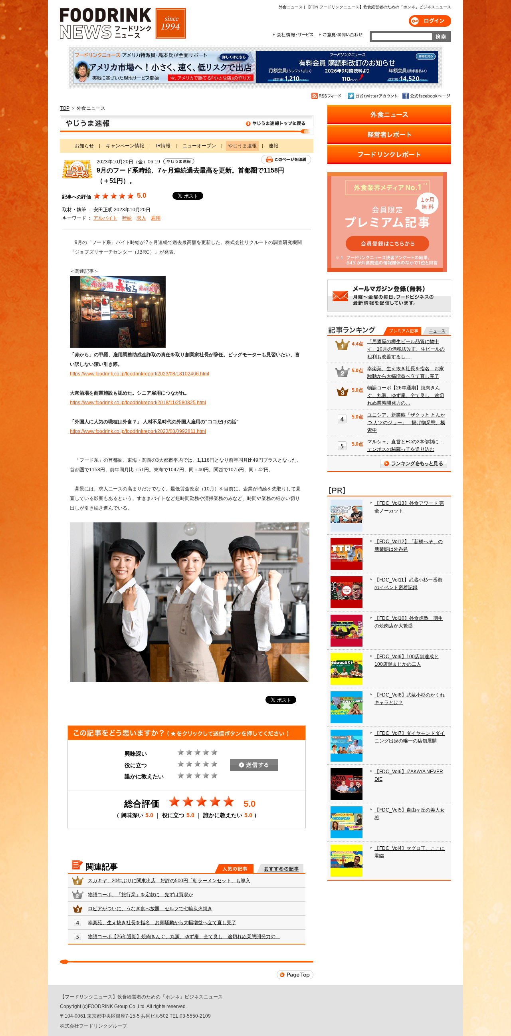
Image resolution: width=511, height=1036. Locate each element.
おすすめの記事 (280, 868)
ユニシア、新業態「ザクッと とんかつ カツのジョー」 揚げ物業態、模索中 (406, 422)
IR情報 (163, 146)
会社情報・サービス (294, 35)
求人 (141, 218)
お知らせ (84, 146)
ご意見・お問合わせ (341, 35)
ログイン (430, 21)
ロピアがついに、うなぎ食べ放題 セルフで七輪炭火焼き (150, 908)
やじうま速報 (186, 125)
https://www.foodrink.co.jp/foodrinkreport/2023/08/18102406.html (139, 374)
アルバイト (105, 218)
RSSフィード (327, 96)
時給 (127, 218)
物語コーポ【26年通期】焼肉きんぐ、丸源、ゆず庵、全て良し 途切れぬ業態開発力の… (184, 936)
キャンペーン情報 (125, 146)
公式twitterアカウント (373, 96)
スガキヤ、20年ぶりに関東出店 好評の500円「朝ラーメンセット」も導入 (169, 880)
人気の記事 (234, 868)
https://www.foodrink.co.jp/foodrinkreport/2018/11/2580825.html (138, 402)
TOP (64, 108)
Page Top (295, 974)
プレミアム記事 (402, 331)
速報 (273, 146)
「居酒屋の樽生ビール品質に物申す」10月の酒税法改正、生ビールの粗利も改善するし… (406, 349)
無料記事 (435, 331)
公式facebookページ (425, 96)
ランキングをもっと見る (413, 463)
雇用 (155, 218)
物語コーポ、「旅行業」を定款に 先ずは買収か (140, 894)
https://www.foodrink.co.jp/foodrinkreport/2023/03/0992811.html (138, 431)
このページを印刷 (286, 159)
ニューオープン (199, 146)
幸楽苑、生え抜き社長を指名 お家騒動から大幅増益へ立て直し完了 (162, 922)
